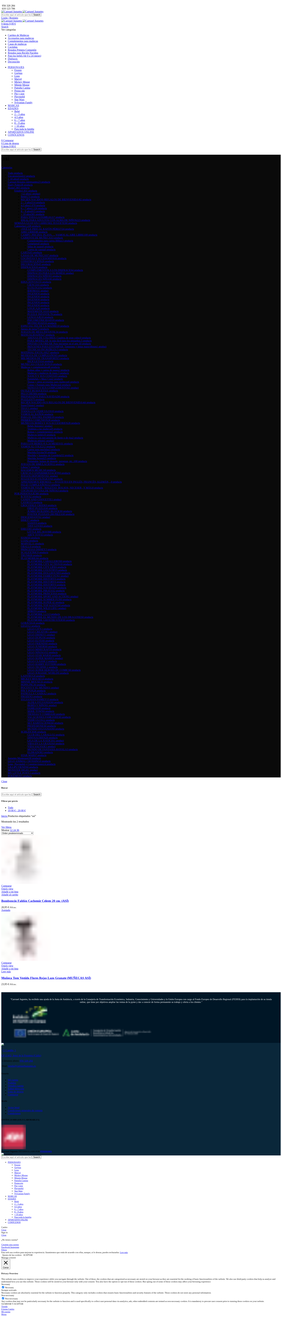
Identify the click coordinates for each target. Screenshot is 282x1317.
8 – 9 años (19, 123)
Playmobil (19, 96)
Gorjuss (18, 73)
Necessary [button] (5, 1284)
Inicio (4, 816)
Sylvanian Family (23, 102)
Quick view (7, 888)
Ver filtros (6, 827)
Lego (17, 76)
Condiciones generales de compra (25, 1110)
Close (4, 781)
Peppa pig (19, 90)
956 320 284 (26, 1060)
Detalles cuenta (16, 1085)
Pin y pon (19, 93)
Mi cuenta (13, 1079)
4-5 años (18, 117)
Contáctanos (14, 1113)
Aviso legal (13, 1107)
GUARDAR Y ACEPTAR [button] (12, 1304)
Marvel (18, 79)
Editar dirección (16, 1088)
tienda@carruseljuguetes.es (22, 1066)
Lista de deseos (16, 1091)
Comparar (13, 1094)
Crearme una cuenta (10, 1244)
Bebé (17, 111)
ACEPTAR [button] (28, 1255)
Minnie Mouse (21, 84)
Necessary (9, 1287)
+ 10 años (19, 126)
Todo (10, 807)
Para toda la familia (24, 129)
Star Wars (19, 99)
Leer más (124, 1252)
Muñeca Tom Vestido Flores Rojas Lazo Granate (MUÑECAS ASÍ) (46, 978)
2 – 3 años (19, 114)
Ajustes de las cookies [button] (12, 1255)
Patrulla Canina (22, 87)
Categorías (6, 167)
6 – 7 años (19, 120)
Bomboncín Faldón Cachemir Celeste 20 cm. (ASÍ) (35, 901)
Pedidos (12, 1082)
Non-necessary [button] (7, 1295)
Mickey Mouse (22, 82)
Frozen (18, 70)
